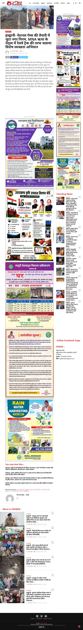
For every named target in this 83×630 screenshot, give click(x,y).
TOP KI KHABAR (43, 623)
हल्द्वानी (43, 3)
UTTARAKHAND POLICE (16, 491)
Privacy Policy (47, 618)
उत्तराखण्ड (49, 3)
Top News (36, 3)
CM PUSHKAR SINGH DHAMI (25, 489)
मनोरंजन (63, 3)
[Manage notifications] (79, 626)
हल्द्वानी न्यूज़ (26, 491)
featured (37, 489)
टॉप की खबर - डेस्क (17, 51)
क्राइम (68, 3)
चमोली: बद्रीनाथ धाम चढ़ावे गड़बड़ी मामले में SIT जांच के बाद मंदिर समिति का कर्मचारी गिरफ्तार (29, 484)
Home (32, 618)
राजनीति (56, 3)
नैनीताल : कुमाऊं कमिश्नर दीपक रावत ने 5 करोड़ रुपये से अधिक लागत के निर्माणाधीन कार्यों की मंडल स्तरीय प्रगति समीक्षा (28, 473)
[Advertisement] (29, 103)
